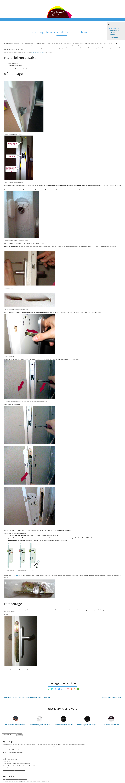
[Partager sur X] (55, 689)
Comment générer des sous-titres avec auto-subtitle (63, 725)
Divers (13, 25)
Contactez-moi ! (19, 752)
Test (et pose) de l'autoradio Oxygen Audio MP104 (15, 779)
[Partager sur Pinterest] (68, 689)
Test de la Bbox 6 (7, 761)
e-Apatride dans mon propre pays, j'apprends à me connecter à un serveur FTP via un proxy (27, 697)
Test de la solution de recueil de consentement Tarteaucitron (111, 725)
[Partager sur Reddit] (71, 689)
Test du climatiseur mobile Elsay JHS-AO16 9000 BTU (15, 768)
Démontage (112, 32)
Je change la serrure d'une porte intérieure (62, 32)
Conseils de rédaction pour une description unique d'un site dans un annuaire (22, 781)
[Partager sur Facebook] (65, 689)
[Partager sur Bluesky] (58, 689)
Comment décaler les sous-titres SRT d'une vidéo (39, 725)
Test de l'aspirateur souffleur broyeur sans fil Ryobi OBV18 (17, 763)
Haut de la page (114, 37)
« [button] (27, 697)
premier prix (16, 575)
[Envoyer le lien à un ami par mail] (78, 689)
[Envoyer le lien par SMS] (52, 689)
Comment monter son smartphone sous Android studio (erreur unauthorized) (87, 725)
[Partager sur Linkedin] (62, 689)
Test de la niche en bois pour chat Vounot (15, 724)
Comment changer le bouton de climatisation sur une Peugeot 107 (19, 765)
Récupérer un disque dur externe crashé (112, 697)
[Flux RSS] (74, 689)
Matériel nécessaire (114, 30)
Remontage (112, 34)
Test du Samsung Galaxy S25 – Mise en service (14, 770)
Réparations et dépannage (21, 25)
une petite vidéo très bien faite (38, 52)
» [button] (112, 697)
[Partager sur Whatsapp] (48, 689)
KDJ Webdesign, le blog (8, 25)
